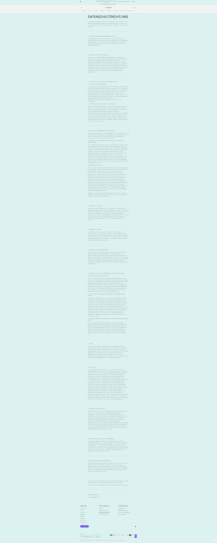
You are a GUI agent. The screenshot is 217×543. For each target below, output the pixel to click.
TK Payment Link (84, 522)
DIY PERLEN (82, 512)
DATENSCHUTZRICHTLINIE (104, 512)
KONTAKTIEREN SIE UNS (104, 510)
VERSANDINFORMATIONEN (123, 510)
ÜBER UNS (101, 508)
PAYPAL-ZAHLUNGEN (122, 514)
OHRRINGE (82, 516)
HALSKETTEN (82, 518)
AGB (111, 540)
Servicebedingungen (103, 514)
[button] (81, 7)
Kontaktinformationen (121, 540)
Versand (114, 540)
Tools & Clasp (83, 520)
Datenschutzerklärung (105, 540)
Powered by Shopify (90, 540)
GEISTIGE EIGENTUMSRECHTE (124, 512)
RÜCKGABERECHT (121, 508)
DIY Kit (82, 510)
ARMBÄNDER (82, 514)
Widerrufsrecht (98, 540)
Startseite (82, 508)
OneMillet (85, 540)
